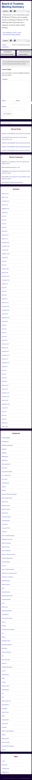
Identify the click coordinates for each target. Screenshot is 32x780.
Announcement (5, 483)
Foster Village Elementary (8, 569)
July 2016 (4, 411)
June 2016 (4, 415)
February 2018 (5, 344)
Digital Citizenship (6, 543)
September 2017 (5, 362)
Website (4, 106)
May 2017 (4, 374)
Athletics (4, 486)
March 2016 (4, 423)
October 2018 (5, 314)
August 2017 (5, 366)
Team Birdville (5, 704)
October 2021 (5, 205)
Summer (4, 682)
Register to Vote (16, 167)
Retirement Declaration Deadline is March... (25, 53)
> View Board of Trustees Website (11, 34)
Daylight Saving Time (7, 539)
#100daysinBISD (6, 438)
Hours (3, 588)
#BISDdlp (4, 453)
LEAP (3, 603)
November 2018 (5, 310)
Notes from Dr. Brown (7, 618)
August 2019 (5, 284)
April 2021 (4, 227)
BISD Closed (5, 501)
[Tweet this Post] (14, 11)
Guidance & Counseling (7, 577)
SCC (3, 656)
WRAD (3, 750)
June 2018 (4, 329)
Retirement (4, 648)
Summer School (5, 686)
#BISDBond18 (5, 441)
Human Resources (6, 592)
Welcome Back (5, 738)
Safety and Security (6, 652)
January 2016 (5, 426)
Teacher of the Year (6, 701)
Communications (6, 520)
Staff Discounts (5, 674)
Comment (5, 11)
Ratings (3, 637)
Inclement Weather (6, 599)
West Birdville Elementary (8, 746)
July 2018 (4, 325)
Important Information (7, 595)
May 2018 (4, 332)
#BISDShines (5, 456)
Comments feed (5, 768)
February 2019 (5, 302)
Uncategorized (5, 47)
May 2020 (4, 265)
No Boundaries (5, 614)
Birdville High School (7, 498)
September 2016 (5, 404)
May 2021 (4, 223)
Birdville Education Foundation (9, 494)
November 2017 (5, 355)
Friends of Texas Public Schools (9, 573)
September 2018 (5, 317)
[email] (28, 11)
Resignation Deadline (7, 644)
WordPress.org (5, 772)
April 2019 (4, 295)
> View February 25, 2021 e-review (11, 32)
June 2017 (4, 370)
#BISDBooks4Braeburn (7, 445)
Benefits (4, 490)
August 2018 (5, 321)
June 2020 (4, 261)
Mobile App (4, 607)
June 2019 (4, 287)
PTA (3, 633)
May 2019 (4, 291)
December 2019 (5, 276)
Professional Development (8, 629)
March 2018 (4, 340)
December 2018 (5, 306)
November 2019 (5, 280)
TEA (3, 697)
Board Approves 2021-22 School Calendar (7, 53)
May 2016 (4, 419)
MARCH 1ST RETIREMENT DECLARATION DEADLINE (16, 133)
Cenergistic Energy (6, 517)
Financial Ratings (6, 562)
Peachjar (4, 626)
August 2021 (5, 212)
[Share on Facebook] (10, 11)
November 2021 (5, 201)
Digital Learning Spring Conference (14, 182)
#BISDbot (4, 449)
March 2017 (4, 381)
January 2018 (5, 347)
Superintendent (5, 689)
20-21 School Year (6, 475)
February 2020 (5, 269)
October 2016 (5, 400)
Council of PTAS (6, 528)
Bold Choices (5, 513)
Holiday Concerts (6, 584)
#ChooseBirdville (6, 464)
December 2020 (5, 242)
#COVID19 (4, 468)
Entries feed (4, 765)
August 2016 (5, 408)
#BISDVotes (5, 460)
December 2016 (5, 393)
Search (2, 123)
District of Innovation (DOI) (8, 554)
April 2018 (4, 336)
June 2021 (4, 220)
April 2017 (4, 378)
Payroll (3, 622)
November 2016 (5, 396)
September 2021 (5, 208)
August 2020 (5, 257)
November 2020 (5, 246)
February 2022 (5, 193)
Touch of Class (5, 712)
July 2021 (4, 216)
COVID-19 (4, 532)
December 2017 (5, 351)
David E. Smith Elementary (8, 535)
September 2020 (5, 253)
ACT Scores (4, 479)
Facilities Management (7, 558)
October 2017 (5, 359)
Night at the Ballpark (7, 610)
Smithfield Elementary (7, 667)
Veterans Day (5, 723)
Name (4, 100)
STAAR (3, 671)
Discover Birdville (6, 550)
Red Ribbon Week (6, 641)
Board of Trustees (6, 509)
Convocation (5, 524)
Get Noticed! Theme (26, 778)
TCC (3, 693)
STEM (3, 678)
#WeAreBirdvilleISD (7, 471)
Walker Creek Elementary (8, 731)
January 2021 (5, 239)
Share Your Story (6, 659)
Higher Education (6, 580)
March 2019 (4, 299)
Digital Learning (6, 547)
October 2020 (5, 250)
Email (18, 100)
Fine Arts (4, 565)
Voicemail (4, 727)
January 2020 (5, 272)
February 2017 (5, 385)
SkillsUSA (4, 663)
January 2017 (5, 389)
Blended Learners (6, 505)
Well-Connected (5, 742)
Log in (3, 761)
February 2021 (5, 235)
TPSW (3, 716)
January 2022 (5, 197)
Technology (4, 708)
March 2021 (4, 231)
